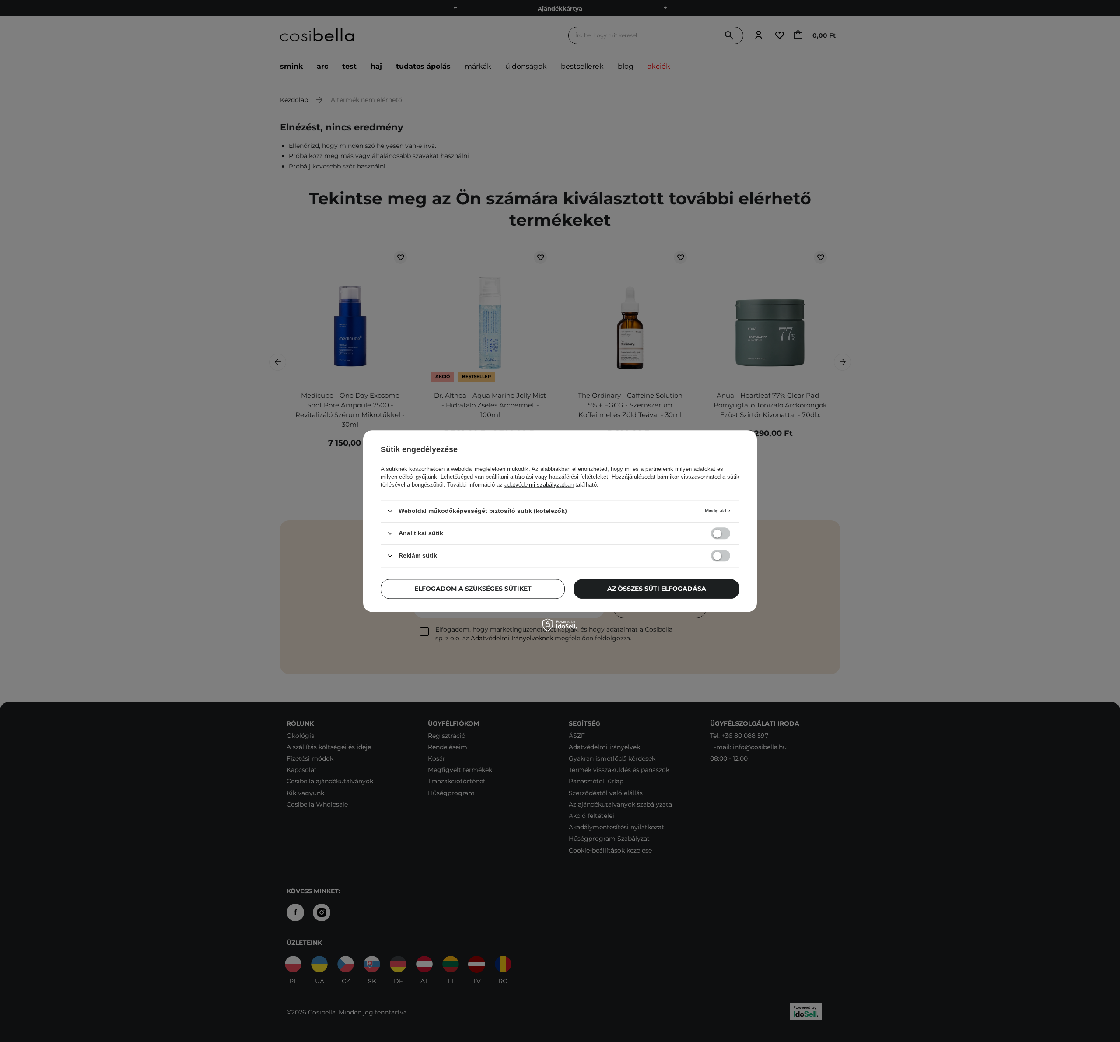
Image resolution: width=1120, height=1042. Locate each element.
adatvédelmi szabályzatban (539, 484)
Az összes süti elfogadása (656, 589)
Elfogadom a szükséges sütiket (473, 589)
